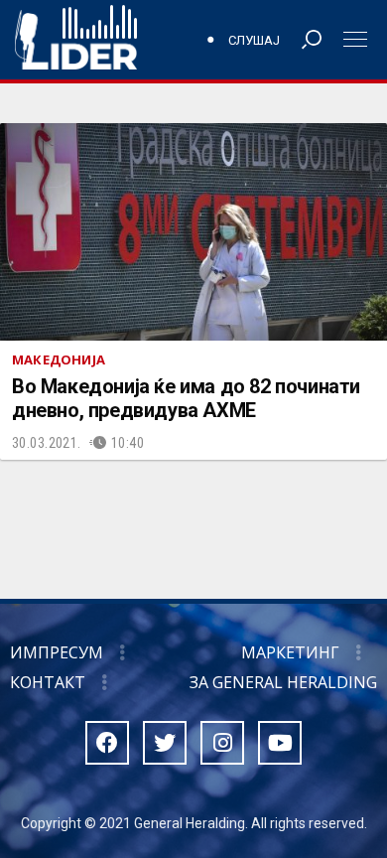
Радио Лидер (76, 39)
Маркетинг (290, 652)
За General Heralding (283, 682)
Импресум (56, 652)
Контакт (47, 682)
